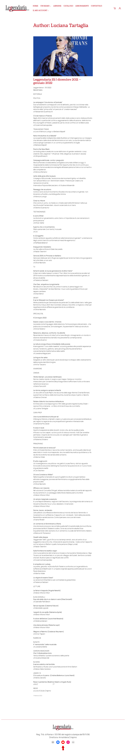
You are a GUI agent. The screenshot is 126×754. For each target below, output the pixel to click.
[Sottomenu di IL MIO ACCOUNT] (48, 10)
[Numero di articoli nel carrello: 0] (114, 8)
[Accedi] (119, 8)
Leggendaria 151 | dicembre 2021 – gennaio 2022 (57, 81)
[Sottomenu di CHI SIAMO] (50, 5)
